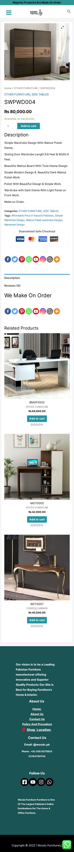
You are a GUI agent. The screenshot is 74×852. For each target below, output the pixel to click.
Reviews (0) (12, 285)
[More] (57, 256)
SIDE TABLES (40, 94)
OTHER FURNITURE (26, 88)
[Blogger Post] (50, 256)
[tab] (37, 278)
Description (12, 278)
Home (7, 88)
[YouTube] (33, 782)
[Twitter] (15, 256)
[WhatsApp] (49, 782)
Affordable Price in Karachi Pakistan (32, 215)
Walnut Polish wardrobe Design (44, 220)
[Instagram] (43, 256)
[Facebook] (8, 256)
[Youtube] (36, 256)
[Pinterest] (22, 256)
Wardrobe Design (14, 224)
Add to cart (28, 126)
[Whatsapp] (29, 256)
